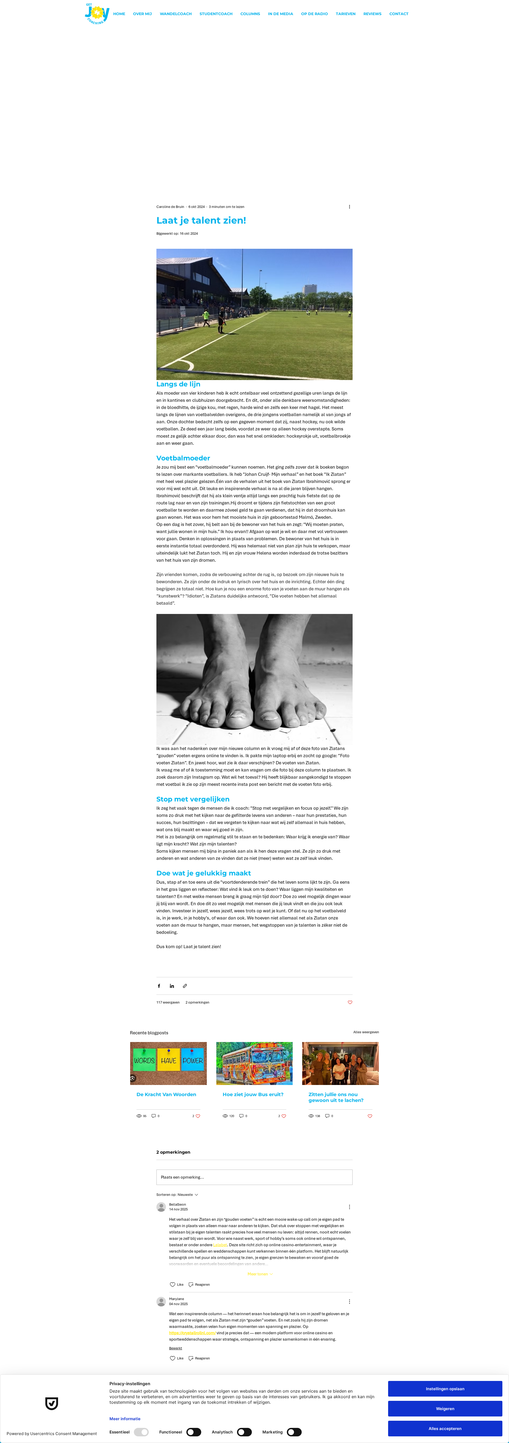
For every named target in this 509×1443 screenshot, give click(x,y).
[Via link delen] (184, 985)
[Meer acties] (349, 206)
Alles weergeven (366, 1032)
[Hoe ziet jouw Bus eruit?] (254, 1063)
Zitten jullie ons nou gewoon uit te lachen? (336, 1097)
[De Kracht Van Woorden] (168, 1063)
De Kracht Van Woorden (166, 1094)
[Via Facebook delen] (158, 985)
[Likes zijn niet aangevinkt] (172, 1284)
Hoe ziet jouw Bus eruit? (253, 1094)
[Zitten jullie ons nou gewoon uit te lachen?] (340, 1063)
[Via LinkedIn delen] (171, 985)
